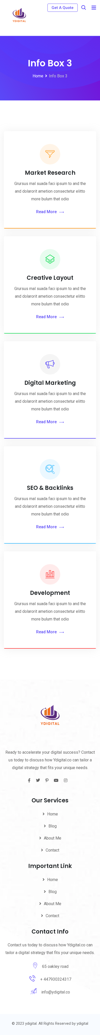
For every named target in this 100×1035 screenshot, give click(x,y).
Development (50, 593)
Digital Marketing (50, 383)
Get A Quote (63, 7)
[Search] (83, 7)
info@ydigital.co (55, 992)
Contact (52, 850)
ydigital (82, 1023)
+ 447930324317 (55, 979)
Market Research (50, 173)
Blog (52, 826)
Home (52, 814)
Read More (46, 211)
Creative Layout (50, 278)
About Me (52, 838)
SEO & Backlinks (50, 488)
